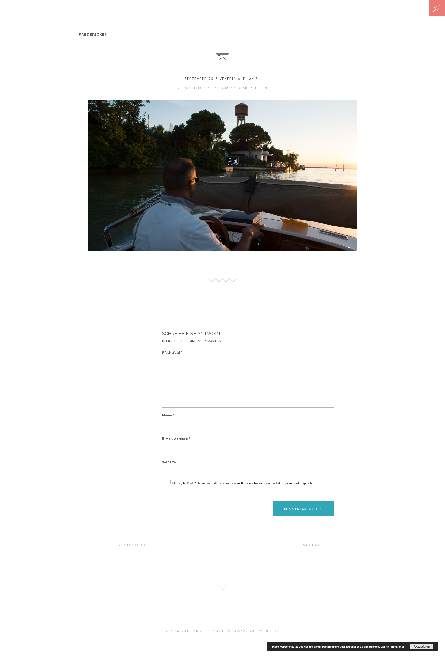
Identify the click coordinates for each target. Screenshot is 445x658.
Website (169, 462)
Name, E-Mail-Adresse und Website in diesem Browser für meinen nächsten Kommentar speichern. (245, 483)
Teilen (260, 88)
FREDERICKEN (93, 34)
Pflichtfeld (172, 352)
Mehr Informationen (393, 646)
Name (168, 415)
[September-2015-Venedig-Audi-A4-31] (222, 249)
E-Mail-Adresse (176, 438)
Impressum (269, 631)
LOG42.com (243, 631)
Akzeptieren (422, 646)
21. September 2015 (197, 88)
